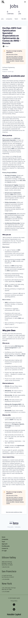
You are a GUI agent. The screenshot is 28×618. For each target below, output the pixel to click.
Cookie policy (17, 527)
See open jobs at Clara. (12, 54)
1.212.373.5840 (5, 591)
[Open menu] (25, 2)
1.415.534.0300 (5, 579)
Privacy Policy (14, 601)
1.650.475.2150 (5, 567)
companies (9, 19)
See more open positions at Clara (14, 512)
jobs (2, 19)
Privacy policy (11, 527)
